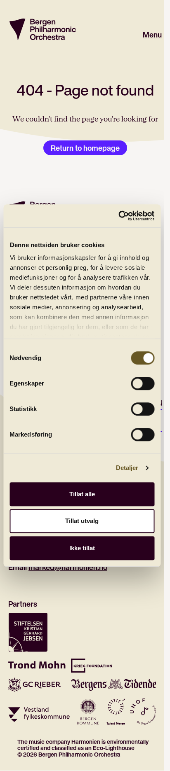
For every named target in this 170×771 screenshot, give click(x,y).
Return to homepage (85, 148)
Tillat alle (82, 494)
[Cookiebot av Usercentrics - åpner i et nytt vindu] (118, 215)
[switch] (142, 383)
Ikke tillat (82, 547)
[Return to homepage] (42, 29)
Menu (152, 35)
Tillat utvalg (82, 520)
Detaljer (127, 467)
